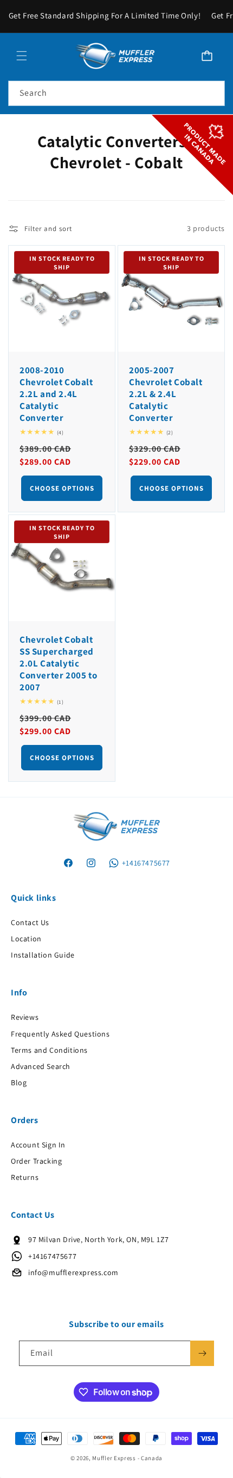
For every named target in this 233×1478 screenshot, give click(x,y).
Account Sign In (38, 1145)
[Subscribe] (202, 1353)
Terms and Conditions (49, 1050)
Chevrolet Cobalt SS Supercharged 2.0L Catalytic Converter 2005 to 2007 (58, 663)
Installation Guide (43, 955)
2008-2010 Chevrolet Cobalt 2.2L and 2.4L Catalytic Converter (56, 394)
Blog (19, 1082)
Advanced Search (40, 1066)
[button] (22, 56)
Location (26, 938)
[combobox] (116, 93)
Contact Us (30, 922)
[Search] (212, 93)
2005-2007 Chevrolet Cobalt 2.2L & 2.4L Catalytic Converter (166, 394)
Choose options (62, 488)
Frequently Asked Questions (60, 1034)
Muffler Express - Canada (127, 1458)
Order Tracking (36, 1161)
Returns (24, 1177)
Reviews (24, 1017)
